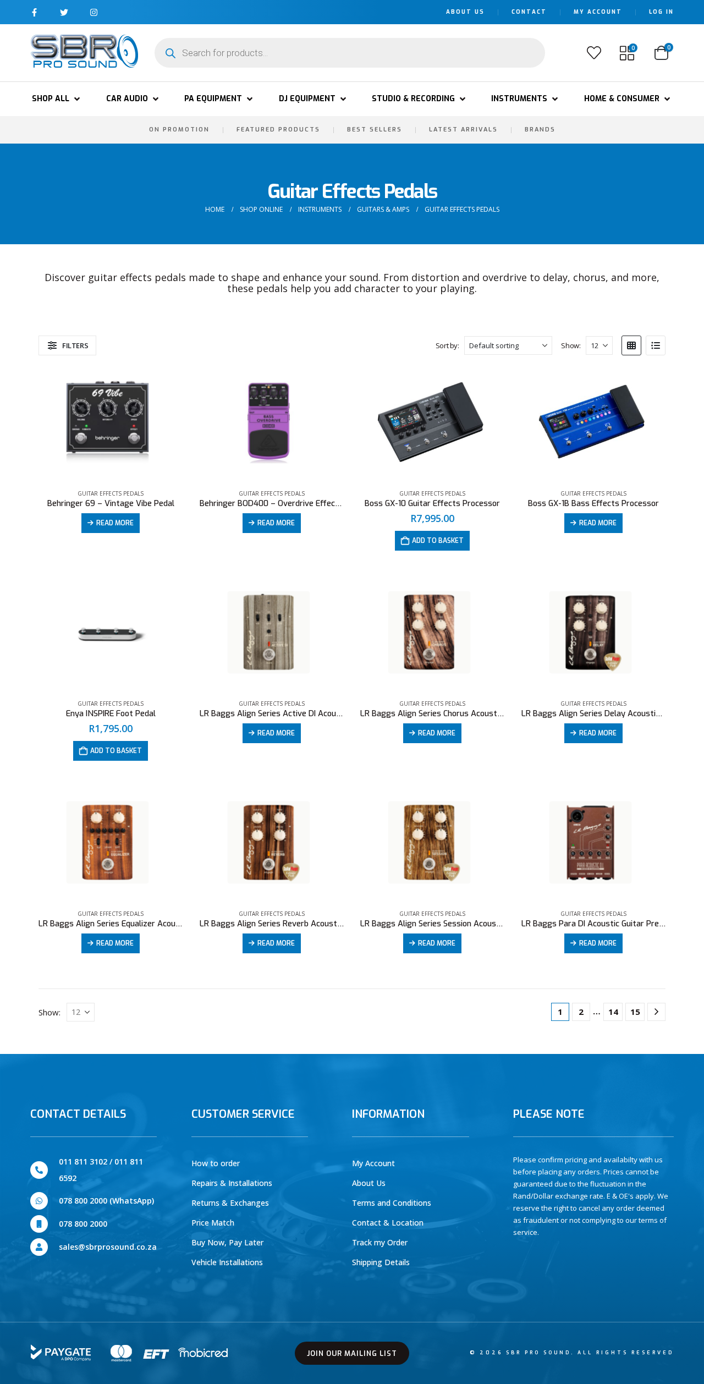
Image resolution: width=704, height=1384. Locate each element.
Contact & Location (388, 1222)
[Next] (656, 1012)
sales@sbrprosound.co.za (108, 1247)
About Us (465, 11)
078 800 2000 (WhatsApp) (106, 1200)
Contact (529, 11)
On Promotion (179, 129)
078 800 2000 (83, 1223)
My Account (598, 11)
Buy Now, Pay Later (227, 1242)
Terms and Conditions (391, 1203)
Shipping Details (381, 1262)
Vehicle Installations (227, 1262)
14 (613, 1011)
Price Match (212, 1222)
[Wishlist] (594, 53)
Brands (540, 129)
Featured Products (278, 129)
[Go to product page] (110, 424)
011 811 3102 (83, 1161)
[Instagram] (94, 12)
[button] (57, 99)
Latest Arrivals (463, 129)
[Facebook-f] (34, 12)
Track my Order (380, 1242)
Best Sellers (374, 129)
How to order (215, 1163)
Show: (570, 345)
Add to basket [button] (438, 540)
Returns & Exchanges (230, 1203)
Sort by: (447, 345)
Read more (115, 523)
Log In (661, 11)
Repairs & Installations (231, 1183)
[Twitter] (64, 12)
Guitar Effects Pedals (111, 493)
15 (635, 1011)
